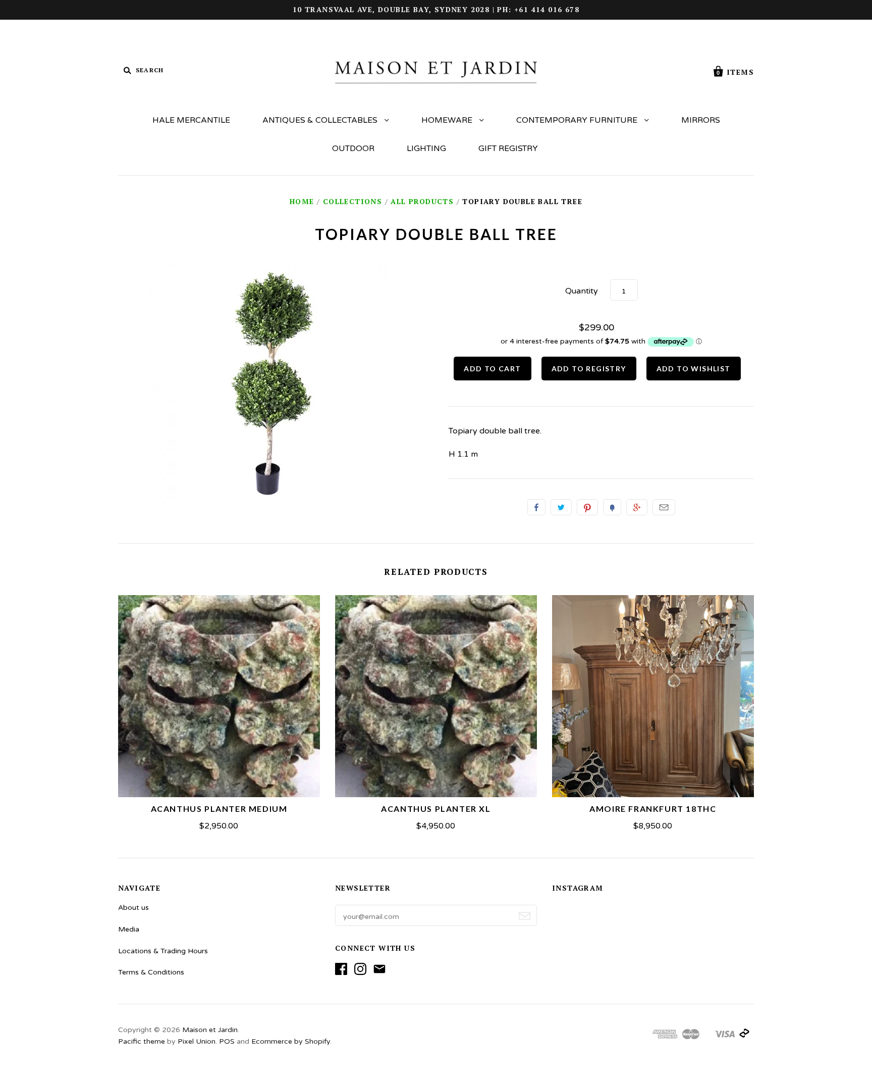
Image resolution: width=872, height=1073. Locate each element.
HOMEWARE (447, 120)
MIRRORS (700, 120)
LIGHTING (426, 148)
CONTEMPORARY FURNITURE (577, 120)
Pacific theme (141, 1041)
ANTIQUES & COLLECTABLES (320, 120)
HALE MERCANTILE (191, 120)
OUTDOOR (353, 148)
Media (128, 929)
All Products (422, 201)
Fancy (612, 507)
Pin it (587, 507)
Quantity (581, 291)
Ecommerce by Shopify (290, 1041)
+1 (636, 507)
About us (133, 907)
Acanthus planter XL (435, 808)
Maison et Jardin (210, 1030)
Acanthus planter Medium (219, 808)
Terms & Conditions (151, 972)
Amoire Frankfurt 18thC (652, 808)
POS (227, 1041)
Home (302, 201)
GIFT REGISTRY (508, 148)
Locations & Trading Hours (163, 951)
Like (536, 507)
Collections (352, 201)
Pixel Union (196, 1041)
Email (663, 507)
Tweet (561, 507)
